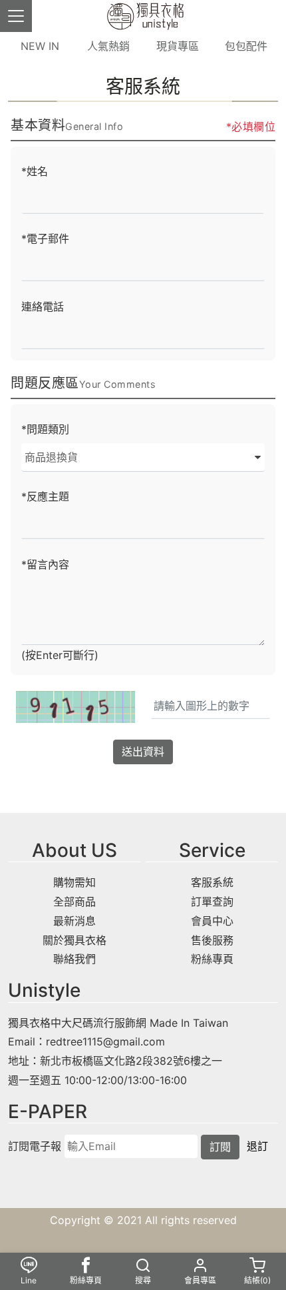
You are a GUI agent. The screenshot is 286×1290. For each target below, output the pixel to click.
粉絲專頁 (212, 959)
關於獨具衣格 (74, 940)
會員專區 (200, 1280)
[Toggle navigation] (16, 16)
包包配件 (246, 46)
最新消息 (74, 921)
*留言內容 (45, 564)
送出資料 (143, 751)
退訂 (257, 1146)
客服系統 (212, 882)
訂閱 (220, 1146)
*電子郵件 (45, 238)
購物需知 (74, 882)
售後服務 (212, 940)
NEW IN (40, 46)
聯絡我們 (74, 959)
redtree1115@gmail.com (105, 1041)
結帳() (257, 1280)
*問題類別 (45, 429)
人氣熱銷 (108, 46)
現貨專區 (177, 46)
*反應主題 (45, 496)
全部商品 (74, 901)
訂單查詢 (212, 901)
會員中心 (212, 921)
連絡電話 (42, 306)
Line (29, 1280)
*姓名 (34, 171)
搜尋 (143, 1280)
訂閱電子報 (34, 1146)
